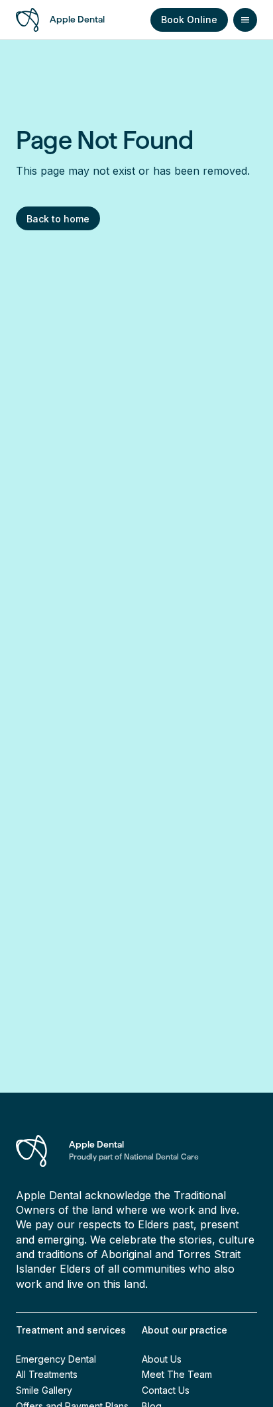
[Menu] (245, 20)
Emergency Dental (56, 1359)
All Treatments (47, 1374)
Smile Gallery (44, 1390)
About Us (162, 1359)
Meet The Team (177, 1374)
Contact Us (166, 1390)
